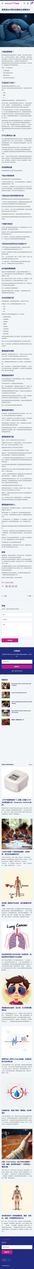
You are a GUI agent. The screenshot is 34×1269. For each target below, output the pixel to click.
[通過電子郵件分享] (16, 586)
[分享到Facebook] (6, 586)
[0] (31, 3)
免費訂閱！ (17, 666)
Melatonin (7, 582)
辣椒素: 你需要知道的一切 (18, 719)
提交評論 (10, 640)
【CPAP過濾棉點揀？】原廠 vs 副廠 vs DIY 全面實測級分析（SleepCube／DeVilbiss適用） (16, 802)
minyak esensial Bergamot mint (19, 692)
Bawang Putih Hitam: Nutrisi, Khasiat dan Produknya (21, 684)
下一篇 (29, 596)
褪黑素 (11, 582)
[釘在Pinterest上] (10, 586)
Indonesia (4, 1259)
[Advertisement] (17, 746)
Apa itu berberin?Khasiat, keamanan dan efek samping (21, 711)
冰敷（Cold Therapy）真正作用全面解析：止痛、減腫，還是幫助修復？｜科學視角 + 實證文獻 (16, 1164)
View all (30, 764)
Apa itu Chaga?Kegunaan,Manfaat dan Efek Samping (22, 702)
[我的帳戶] (27, 3)
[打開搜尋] (24, 3)
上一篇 (5, 596)
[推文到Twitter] (13, 586)
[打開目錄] (2, 3)
